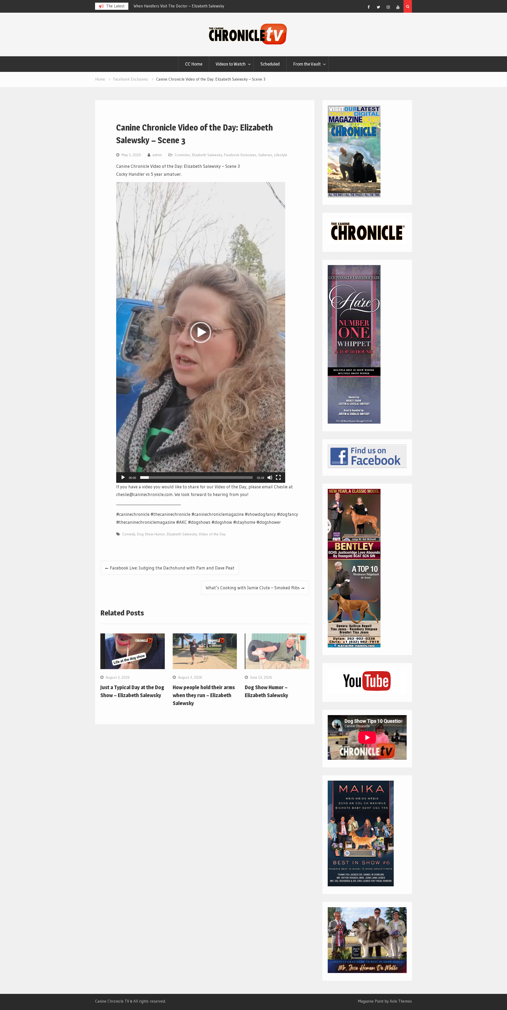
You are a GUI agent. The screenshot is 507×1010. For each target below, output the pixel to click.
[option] (181, 6)
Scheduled (270, 64)
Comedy (128, 534)
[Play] (123, 477)
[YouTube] (398, 7)
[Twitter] (378, 7)
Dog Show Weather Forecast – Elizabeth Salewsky (176, 5)
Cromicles (182, 154)
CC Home (193, 64)
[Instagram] (388, 7)
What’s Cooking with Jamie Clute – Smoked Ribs (253, 587)
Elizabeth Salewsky (207, 154)
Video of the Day (212, 534)
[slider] (196, 477)
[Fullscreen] (278, 477)
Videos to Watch (231, 64)
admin (157, 154)
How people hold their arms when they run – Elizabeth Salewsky (204, 695)
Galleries (265, 154)
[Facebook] (368, 7)
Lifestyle (280, 154)
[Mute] (270, 477)
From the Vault (307, 64)
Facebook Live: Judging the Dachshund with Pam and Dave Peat (172, 568)
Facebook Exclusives (240, 154)
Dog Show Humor (151, 534)
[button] (200, 332)
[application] (200, 332)
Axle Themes (401, 1001)
